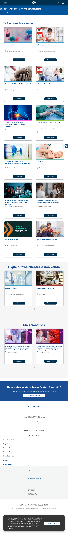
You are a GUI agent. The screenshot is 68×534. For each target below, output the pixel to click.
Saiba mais (19, 60)
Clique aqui (31, 489)
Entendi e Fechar (52, 523)
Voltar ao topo (35, 406)
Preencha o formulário (34, 395)
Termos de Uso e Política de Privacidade (34, 504)
